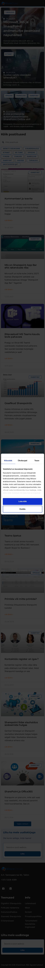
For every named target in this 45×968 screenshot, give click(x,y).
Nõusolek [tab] (8, 461)
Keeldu (22, 509)
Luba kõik (22, 501)
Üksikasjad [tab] (22, 461)
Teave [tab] (36, 461)
